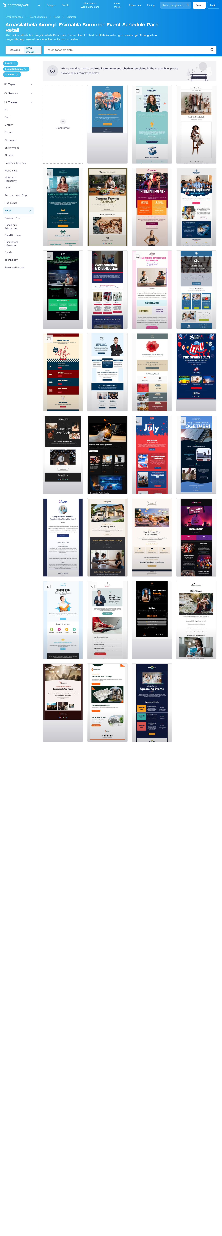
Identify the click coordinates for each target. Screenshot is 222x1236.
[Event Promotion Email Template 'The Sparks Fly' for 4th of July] (196, 372)
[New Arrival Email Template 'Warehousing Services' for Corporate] (107, 289)
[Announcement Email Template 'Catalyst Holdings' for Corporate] (63, 207)
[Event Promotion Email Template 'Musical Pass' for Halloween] (196, 537)
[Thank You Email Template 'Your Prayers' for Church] (63, 702)
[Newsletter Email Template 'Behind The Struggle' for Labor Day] (196, 289)
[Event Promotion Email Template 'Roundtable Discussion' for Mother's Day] (152, 289)
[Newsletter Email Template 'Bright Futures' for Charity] (196, 207)
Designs (15, 50)
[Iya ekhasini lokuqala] (14, 5)
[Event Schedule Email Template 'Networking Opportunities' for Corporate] (152, 702)
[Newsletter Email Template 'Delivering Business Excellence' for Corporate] (107, 372)
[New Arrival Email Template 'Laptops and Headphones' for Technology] (107, 455)
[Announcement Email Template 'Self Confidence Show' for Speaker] (152, 620)
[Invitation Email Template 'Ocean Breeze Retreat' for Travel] (196, 620)
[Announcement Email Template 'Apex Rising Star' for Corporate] (63, 537)
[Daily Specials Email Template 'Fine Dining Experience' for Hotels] (152, 537)
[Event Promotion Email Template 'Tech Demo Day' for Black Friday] (63, 289)
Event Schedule (38, 16)
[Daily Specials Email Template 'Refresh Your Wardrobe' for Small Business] (196, 124)
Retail (57, 16)
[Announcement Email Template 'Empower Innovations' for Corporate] (152, 124)
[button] (31, 84)
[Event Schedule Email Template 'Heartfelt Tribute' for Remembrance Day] (152, 372)
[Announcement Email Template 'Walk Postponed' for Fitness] (107, 124)
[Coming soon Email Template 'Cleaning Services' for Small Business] (63, 620)
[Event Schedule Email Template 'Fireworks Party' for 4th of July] (152, 455)
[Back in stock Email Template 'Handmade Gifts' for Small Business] (107, 207)
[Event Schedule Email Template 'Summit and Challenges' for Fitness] (152, 207)
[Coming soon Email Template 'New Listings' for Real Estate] (107, 537)
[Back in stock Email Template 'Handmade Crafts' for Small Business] (63, 455)
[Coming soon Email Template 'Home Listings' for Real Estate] (107, 702)
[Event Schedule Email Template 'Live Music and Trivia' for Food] (63, 372)
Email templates (14, 16)
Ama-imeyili (30, 50)
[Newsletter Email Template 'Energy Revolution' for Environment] (196, 455)
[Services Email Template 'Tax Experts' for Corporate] (107, 620)
